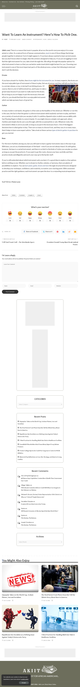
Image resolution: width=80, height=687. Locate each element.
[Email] (75, 231)
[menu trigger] (4, 6)
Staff (6, 39)
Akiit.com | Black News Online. (47, 684)
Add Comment (27, 39)
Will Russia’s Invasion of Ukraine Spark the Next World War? (39, 511)
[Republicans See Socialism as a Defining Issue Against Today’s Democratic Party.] (20, 618)
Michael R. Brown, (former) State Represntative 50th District (40, 494)
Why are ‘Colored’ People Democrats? (32, 497)
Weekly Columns (53, 39)
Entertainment (37, 39)
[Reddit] (69, 231)
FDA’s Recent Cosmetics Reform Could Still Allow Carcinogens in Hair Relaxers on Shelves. (40, 489)
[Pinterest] (57, 231)
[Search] (77, 6)
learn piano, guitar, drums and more (37, 166)
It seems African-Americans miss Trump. (33, 504)
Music (45, 39)
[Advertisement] (40, 17)
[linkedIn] (63, 231)
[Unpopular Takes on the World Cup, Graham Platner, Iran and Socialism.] (20, 578)
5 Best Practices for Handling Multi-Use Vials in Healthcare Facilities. (41, 440)
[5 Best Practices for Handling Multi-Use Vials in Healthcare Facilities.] (59, 618)
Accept (24, 683)
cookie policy (24, 679)
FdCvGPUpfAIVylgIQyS (28, 476)
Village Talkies (25, 485)
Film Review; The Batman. (28, 518)
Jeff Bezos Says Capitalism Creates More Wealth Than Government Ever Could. (41, 479)
